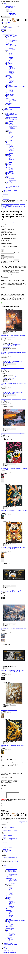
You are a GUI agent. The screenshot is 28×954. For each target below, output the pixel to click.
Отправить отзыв (5, 811)
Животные (6, 199)
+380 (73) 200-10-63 (5, 22)
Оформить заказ (15, 861)
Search (2, 26)
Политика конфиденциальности (11, 838)
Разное (8, 108)
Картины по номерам (8, 34)
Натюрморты (9, 93)
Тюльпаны (11, 71)
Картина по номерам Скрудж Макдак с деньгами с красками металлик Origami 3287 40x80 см (13, 590)
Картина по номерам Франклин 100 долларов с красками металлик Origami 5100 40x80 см (12, 671)
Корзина (5, 851)
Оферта (5, 842)
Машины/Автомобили (14, 107)
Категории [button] (3, 31)
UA (7, 11)
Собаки (11, 58)
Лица (10, 101)
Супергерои (12, 49)
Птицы (11, 57)
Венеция (11, 89)
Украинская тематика (11, 37)
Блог (4, 192)
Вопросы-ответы (7, 835)
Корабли (11, 105)
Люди (7, 98)
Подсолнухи (12, 68)
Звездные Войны (13, 46)
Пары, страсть (12, 100)
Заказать (17, 259)
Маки (10, 69)
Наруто (11, 41)
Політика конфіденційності (10, 857)
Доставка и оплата (10, 6)
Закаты (11, 81)
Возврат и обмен (7, 839)
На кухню (8, 85)
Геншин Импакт (13, 40)
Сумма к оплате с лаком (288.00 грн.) (10, 252)
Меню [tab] (4, 865)
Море (10, 82)
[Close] (1, 860)
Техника (8, 104)
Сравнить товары (7, 850)
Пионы (11, 67)
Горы (10, 77)
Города (8, 87)
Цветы (8, 64)
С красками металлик (11, 35)
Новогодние (9, 63)
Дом (10, 78)
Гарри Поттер (12, 45)
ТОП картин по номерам (12, 36)
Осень (7, 50)
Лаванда (11, 66)
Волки (10, 53)
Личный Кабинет (7, 847)
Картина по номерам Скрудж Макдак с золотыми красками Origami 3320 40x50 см (13, 548)
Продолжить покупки (5, 861)
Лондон (11, 90)
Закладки (5, 849)
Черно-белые (9, 95)
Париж (11, 91)
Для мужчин (9, 103)
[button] (3, 29)
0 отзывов (3, 226)
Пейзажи (8, 76)
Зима (7, 62)
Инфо (4, 3)
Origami (13, 222)
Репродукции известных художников (15, 86)
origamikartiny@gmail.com (9, 952)
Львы (10, 54)
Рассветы (11, 80)
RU (10, 11)
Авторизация (12, 14)
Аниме (8, 39)
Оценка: (3, 801)
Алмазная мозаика (7, 109)
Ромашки (11, 72)
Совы (10, 59)
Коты (10, 55)
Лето (7, 84)
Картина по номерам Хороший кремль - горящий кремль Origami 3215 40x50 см (13, 336)
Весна (7, 96)
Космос (8, 75)
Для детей (8, 43)
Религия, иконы (10, 94)
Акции (5, 191)
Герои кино (9, 44)
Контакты (5, 194)
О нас (7, 4)
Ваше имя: (3, 791)
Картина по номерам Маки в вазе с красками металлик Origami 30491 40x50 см (12, 709)
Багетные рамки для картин (10, 110)
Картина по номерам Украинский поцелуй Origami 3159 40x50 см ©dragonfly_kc (13, 353)
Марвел (11, 48)
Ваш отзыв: (3, 798)
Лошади (11, 60)
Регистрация (12, 13)
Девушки (11, 99)
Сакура (11, 73)
